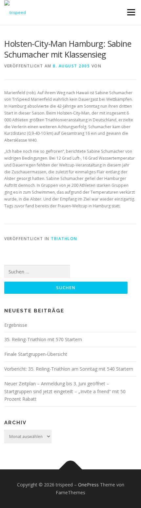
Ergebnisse (15, 325)
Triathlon (64, 238)
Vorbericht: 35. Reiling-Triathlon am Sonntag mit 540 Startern (68, 369)
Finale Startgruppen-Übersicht (35, 354)
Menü (130, 12)
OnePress (88, 485)
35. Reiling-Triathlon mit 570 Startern (43, 339)
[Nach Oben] (70, 469)
